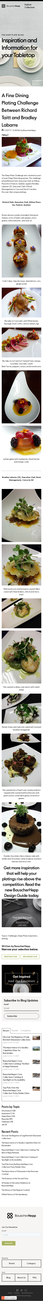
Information (8, 1111)
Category (31, 1263)
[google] (8, 135)
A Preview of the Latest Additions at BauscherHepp (16, 1184)
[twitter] (4, 135)
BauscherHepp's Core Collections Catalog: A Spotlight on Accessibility (20, 1158)
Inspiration (32, 936)
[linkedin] (6, 135)
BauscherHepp (29, 130)
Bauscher (7, 1119)
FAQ (34, 1278)
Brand (11, 1263)
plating (5, 939)
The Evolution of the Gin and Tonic (15, 1179)
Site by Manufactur (27, 1293)
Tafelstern (7, 1122)
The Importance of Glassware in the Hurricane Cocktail (20, 1173)
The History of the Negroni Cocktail (16, 1190)
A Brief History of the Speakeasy (14, 1195)
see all (4, 1125)
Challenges (12, 936)
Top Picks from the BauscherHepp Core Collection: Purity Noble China (17, 1165)
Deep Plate (23, 936)
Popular (15, 1031)
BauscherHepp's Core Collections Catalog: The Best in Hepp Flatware (20, 1151)
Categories (26, 1031)
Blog (8, 1278)
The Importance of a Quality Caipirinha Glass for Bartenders (21, 1144)
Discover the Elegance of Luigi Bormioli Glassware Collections (21, 1137)
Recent (6, 1031)
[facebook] (2, 135)
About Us (21, 1278)
